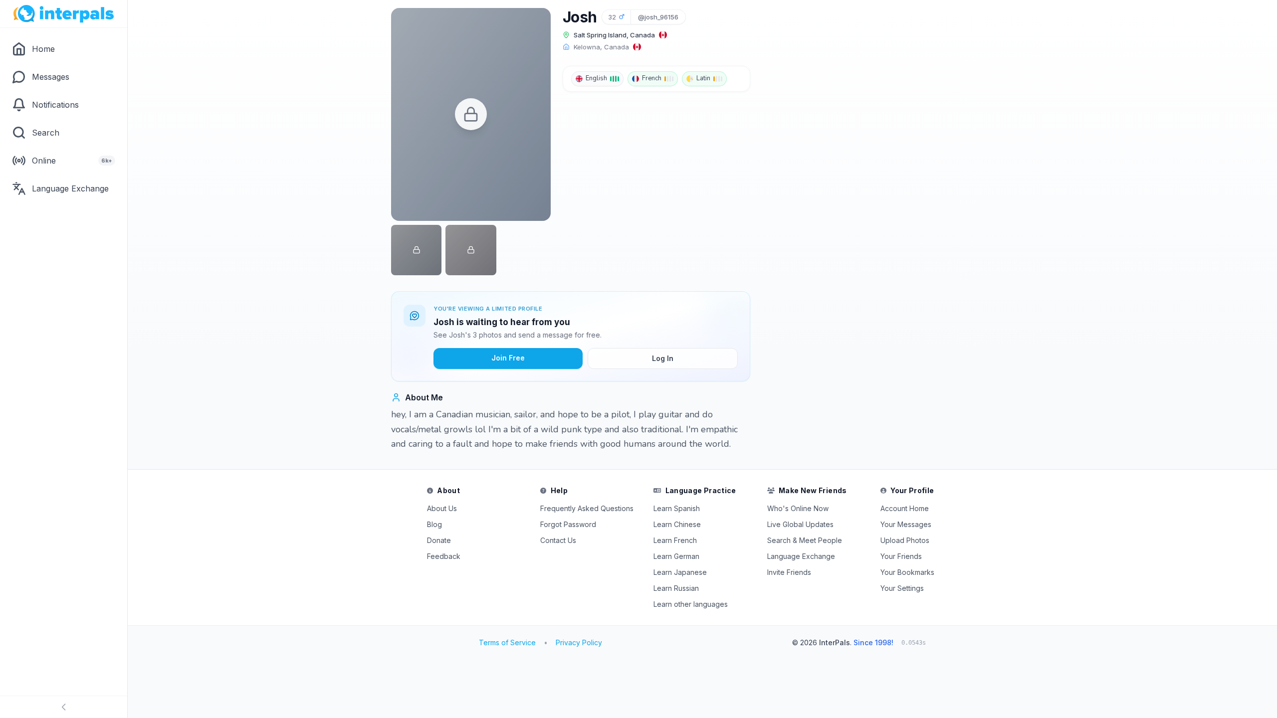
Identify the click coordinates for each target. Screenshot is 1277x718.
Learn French (675, 540)
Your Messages (905, 524)
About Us (442, 508)
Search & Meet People (804, 540)
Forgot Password (568, 524)
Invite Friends (789, 572)
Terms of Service (507, 642)
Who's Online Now (798, 508)
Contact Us (558, 540)
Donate (439, 540)
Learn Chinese (677, 524)
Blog (434, 524)
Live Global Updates (800, 524)
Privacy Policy (579, 642)
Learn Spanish (676, 508)
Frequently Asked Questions (587, 508)
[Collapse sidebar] (63, 707)
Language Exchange (801, 556)
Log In (662, 358)
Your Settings (902, 588)
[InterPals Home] (63, 14)
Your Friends (901, 556)
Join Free (508, 358)
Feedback (443, 556)
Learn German (676, 556)
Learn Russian (676, 588)
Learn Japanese (680, 572)
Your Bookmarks (907, 572)
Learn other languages (690, 604)
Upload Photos (904, 540)
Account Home (904, 508)
